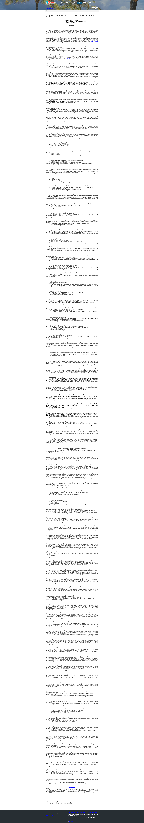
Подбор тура (60, 2)
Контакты (91, 2)
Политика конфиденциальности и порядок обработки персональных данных (82, 812)
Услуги (79, 2)
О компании (85, 2)
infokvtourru (72, 787)
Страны (75, 2)
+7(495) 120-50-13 (50, 8)
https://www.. (94, 41)
